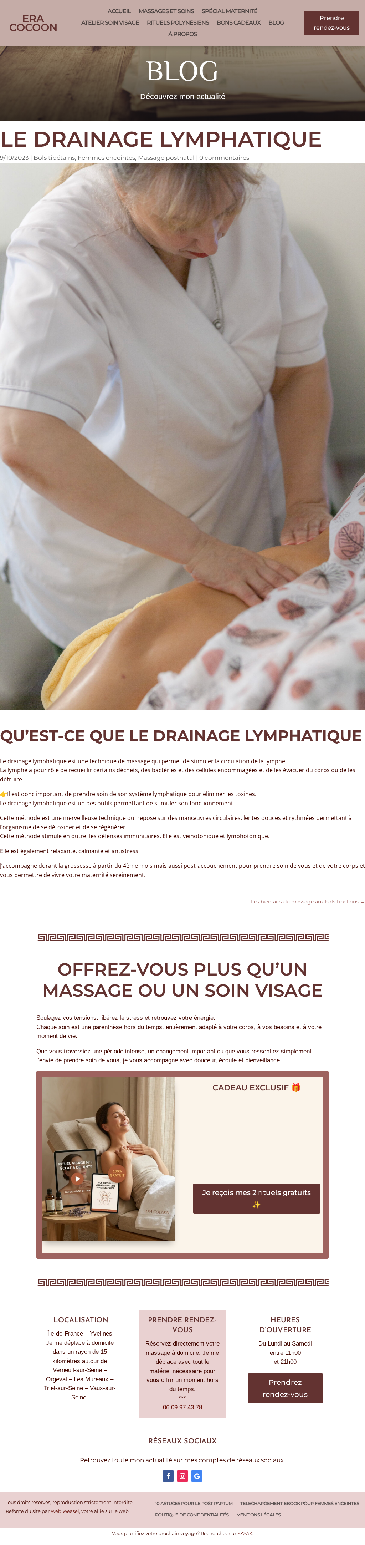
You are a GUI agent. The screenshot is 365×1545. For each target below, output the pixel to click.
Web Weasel (65, 1511)
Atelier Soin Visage (110, 23)
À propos (182, 34)
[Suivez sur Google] (196, 1476)
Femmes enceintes (106, 157)
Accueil (119, 12)
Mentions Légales (258, 1515)
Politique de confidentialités (191, 1515)
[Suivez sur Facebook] (168, 1476)
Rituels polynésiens (178, 23)
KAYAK (244, 1533)
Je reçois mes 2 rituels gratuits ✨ (256, 1198)
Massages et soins (166, 12)
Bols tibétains (54, 157)
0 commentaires (224, 157)
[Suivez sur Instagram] (182, 1476)
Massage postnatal (166, 157)
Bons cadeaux (239, 23)
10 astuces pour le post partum (193, 1503)
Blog (276, 23)
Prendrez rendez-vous (285, 1388)
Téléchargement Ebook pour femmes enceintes (299, 1503)
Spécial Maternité (229, 12)
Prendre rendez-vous (332, 23)
